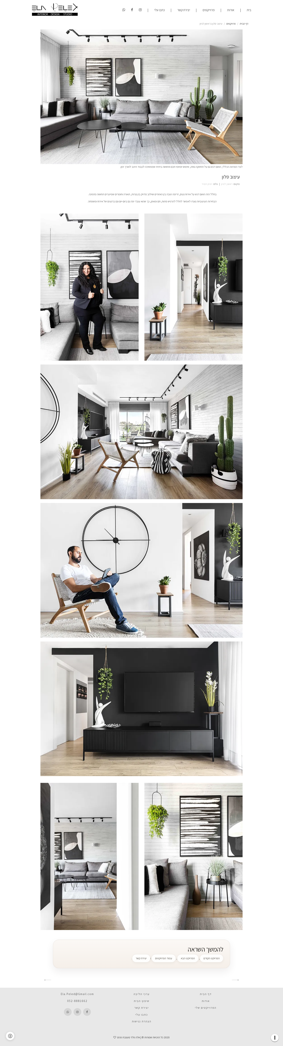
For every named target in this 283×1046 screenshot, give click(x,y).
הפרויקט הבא (188, 958)
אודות (230, 10)
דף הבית (244, 23)
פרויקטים (231, 23)
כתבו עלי (159, 10)
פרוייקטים (209, 10)
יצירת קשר (183, 10)
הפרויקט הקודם (211, 958)
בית (249, 10)
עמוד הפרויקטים (163, 958)
